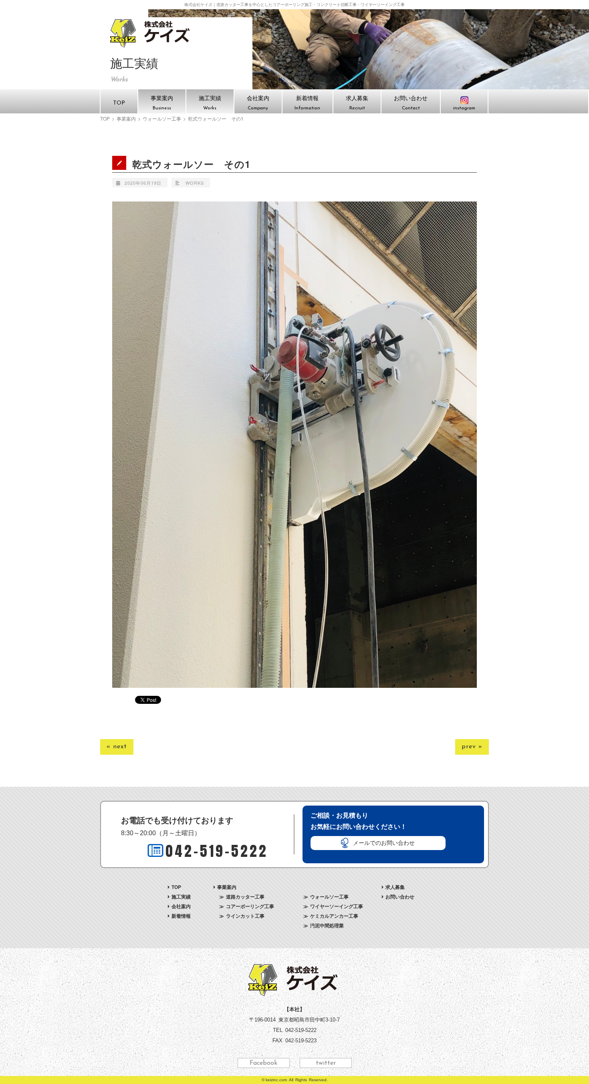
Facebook (263, 1063)
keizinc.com (276, 1080)
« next (117, 746)
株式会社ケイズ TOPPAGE (151, 33)
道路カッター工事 (245, 896)
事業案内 (126, 118)
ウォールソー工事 (162, 118)
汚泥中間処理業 (327, 925)
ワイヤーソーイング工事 (336, 906)
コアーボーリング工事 (250, 906)
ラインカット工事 (245, 915)
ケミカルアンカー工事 (334, 915)
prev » (472, 746)
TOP (105, 118)
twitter (326, 1063)
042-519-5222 (216, 851)
